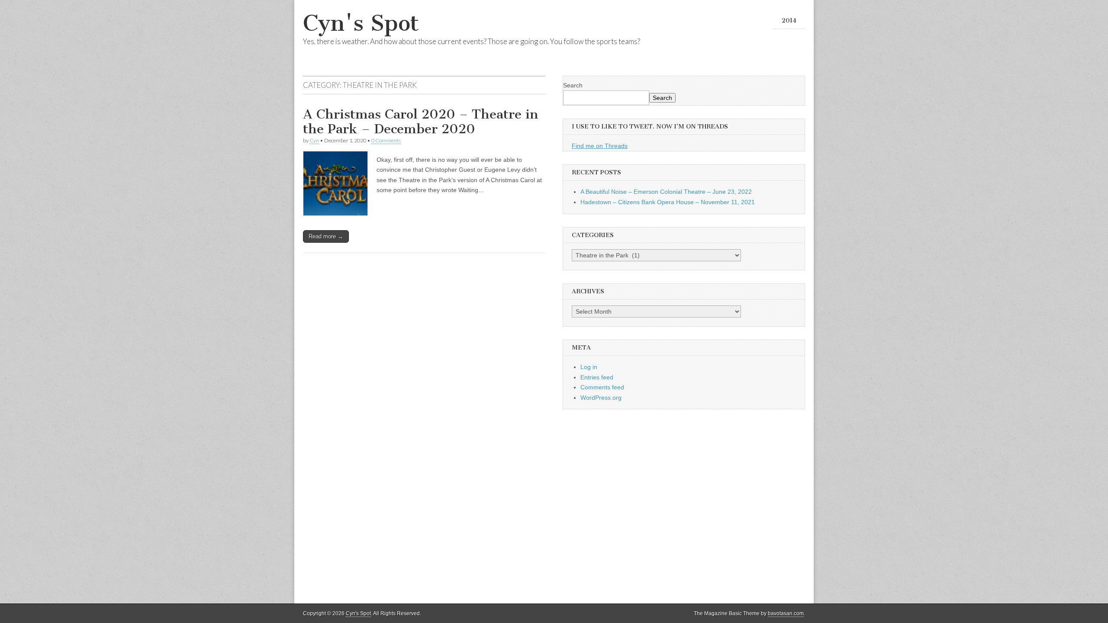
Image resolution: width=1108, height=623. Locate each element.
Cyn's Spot (361, 23)
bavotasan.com (786, 613)
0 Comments (386, 140)
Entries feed (596, 377)
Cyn (314, 140)
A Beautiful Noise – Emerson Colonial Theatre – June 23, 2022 (666, 191)
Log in (588, 366)
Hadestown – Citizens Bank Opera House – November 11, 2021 (667, 202)
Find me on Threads (600, 145)
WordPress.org (601, 397)
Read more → (326, 236)
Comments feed (602, 387)
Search (573, 85)
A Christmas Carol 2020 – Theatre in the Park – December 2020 (420, 121)
